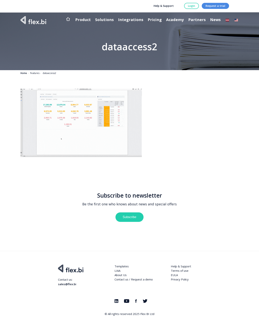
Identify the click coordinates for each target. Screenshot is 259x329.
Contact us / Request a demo (134, 279)
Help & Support (164, 6)
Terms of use (179, 270)
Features (34, 73)
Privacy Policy (180, 279)
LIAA (117, 270)
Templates (122, 266)
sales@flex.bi (67, 284)
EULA (174, 275)
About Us (121, 275)
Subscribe (129, 217)
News (215, 20)
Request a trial (215, 6)
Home (23, 73)
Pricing (155, 20)
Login (191, 6)
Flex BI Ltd (147, 314)
